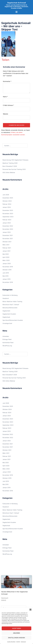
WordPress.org (7, 345)
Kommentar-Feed (8, 342)
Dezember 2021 (8, 235)
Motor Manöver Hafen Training (12, 301)
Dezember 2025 (8, 198)
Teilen (5, 60)
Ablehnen (16, 633)
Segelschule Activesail (16, 3)
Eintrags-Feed (7, 339)
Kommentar (7, 81)
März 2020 (6, 260)
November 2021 (8, 238)
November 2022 (8, 229)
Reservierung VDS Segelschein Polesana (15, 160)
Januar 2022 (7, 232)
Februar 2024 (7, 204)
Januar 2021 (6, 251)
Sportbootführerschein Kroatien (13, 320)
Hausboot (6, 298)
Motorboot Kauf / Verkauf (11, 304)
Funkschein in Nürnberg (10, 295)
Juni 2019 (6, 273)
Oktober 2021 (7, 241)
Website (5, 114)
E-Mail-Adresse (8, 105)
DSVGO (18, 641)
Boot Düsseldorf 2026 (10, 166)
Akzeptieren (16, 628)
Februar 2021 (7, 248)
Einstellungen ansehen (16, 637)
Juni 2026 (6, 195)
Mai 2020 (6, 254)
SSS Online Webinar (9, 172)
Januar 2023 (7, 223)
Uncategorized (7, 323)
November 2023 (8, 213)
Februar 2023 (7, 220)
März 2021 (6, 245)
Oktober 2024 (7, 201)
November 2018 (8, 282)
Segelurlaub (6, 317)
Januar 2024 (7, 207)
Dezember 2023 (8, 210)
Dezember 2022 (8, 226)
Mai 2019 (5, 276)
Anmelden (6, 336)
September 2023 (8, 216)
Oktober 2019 (7, 270)
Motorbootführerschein (10, 308)
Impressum (23, 641)
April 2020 (6, 257)
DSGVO (3, 600)
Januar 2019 (6, 279)
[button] (30, 609)
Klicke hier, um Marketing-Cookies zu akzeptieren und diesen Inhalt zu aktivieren (16, 581)
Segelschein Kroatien (9, 314)
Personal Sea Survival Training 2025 (14, 169)
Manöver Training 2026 (10, 163)
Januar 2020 (7, 263)
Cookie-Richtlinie (11, 641)
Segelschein (6, 311)
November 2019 (8, 266)
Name (5, 96)
